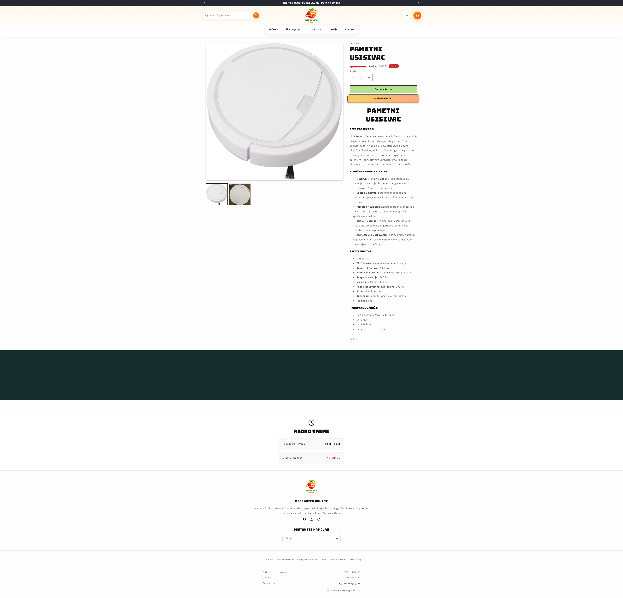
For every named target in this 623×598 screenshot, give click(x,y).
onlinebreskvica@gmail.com (345, 590)
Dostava (267, 577)
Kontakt (349, 29)
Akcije (333, 29)
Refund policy (355, 559)
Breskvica (272, 559)
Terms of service (319, 559)
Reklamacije (269, 583)
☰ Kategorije (293, 29)
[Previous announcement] (204, 3)
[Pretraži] (256, 15)
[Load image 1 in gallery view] (217, 194)
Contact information (337, 559)
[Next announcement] (418, 3)
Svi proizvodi (315, 29)
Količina (353, 71)
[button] (311, 373)
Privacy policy (303, 559)
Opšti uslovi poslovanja (275, 572)
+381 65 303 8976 (351, 584)
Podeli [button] (356, 339)
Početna (273, 29)
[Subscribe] (337, 538)
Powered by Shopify (285, 559)
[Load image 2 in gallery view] (240, 194)
